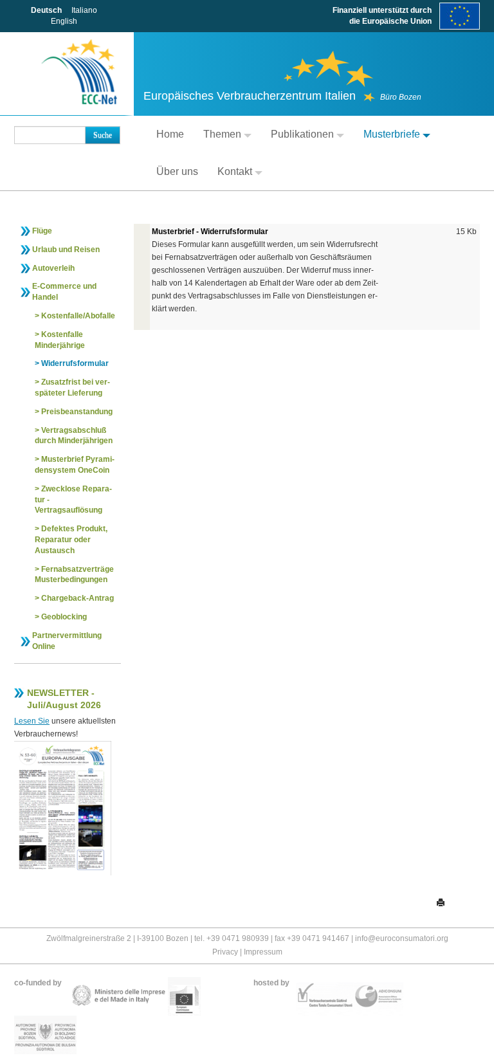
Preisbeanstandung (77, 411)
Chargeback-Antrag (77, 598)
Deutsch (46, 10)
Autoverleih (53, 268)
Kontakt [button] (234, 171)
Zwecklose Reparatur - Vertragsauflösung (73, 499)
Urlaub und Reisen (66, 249)
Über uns (177, 171)
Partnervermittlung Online (67, 641)
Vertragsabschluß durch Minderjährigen (74, 436)
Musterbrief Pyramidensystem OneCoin (74, 465)
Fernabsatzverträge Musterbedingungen (74, 575)
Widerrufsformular (75, 363)
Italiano (84, 10)
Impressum (263, 951)
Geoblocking (64, 616)
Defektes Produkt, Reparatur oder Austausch (71, 539)
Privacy (225, 951)
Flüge (42, 230)
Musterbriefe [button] (391, 134)
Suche (102, 135)
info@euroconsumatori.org (401, 938)
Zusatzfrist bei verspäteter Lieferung (72, 388)
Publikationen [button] (302, 134)
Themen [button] (222, 134)
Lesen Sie (32, 721)
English (64, 21)
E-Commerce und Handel (64, 292)
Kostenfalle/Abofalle (78, 315)
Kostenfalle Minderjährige (60, 340)
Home (170, 134)
